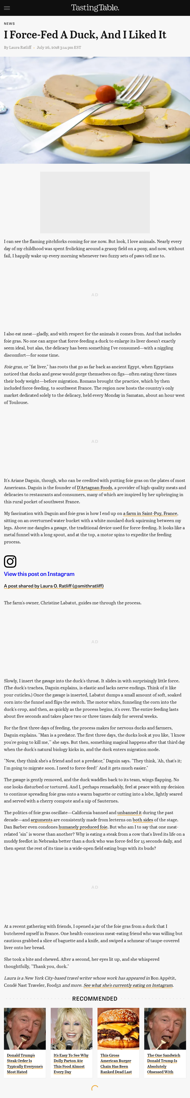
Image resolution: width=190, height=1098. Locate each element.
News (9, 23)
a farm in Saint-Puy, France (150, 513)
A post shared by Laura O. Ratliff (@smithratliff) (54, 585)
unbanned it (129, 812)
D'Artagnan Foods (94, 487)
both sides (143, 819)
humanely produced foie (83, 827)
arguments (41, 819)
